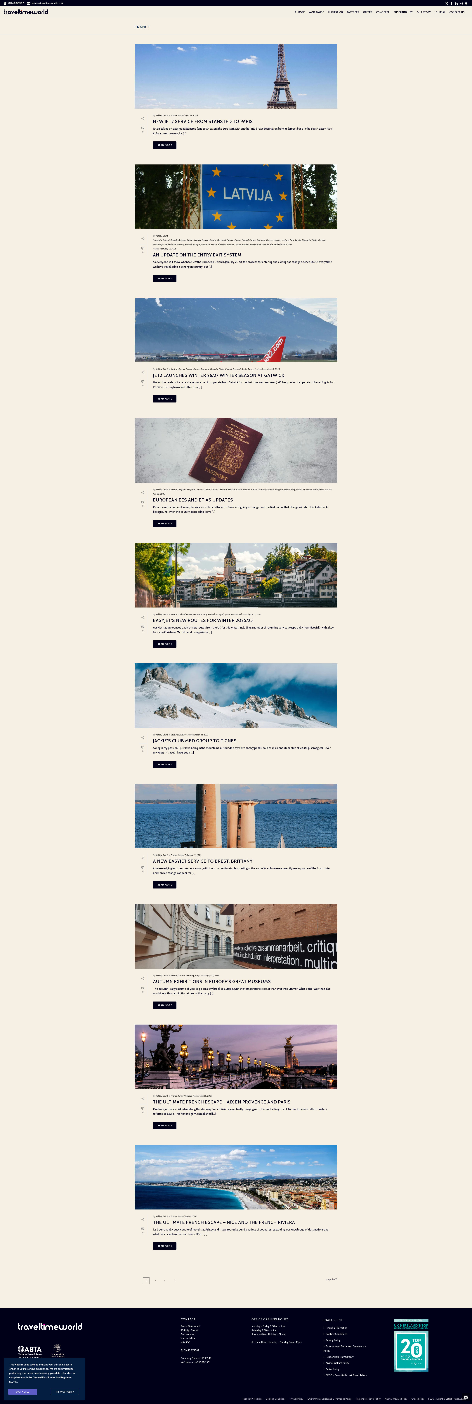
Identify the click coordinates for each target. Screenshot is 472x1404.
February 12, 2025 (193, 855)
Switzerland (255, 244)
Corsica (205, 240)
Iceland (285, 240)
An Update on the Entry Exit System (197, 255)
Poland (188, 244)
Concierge (383, 12)
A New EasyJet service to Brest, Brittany (203, 861)
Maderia (214, 369)
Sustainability (403, 12)
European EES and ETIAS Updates (193, 500)
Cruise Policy (332, 1369)
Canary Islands (194, 240)
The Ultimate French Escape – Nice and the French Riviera (224, 1222)
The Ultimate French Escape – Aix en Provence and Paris (222, 1102)
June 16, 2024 (206, 1095)
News (321, 489)
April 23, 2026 (191, 115)
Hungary (278, 240)
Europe (300, 12)
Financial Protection (337, 1327)
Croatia (212, 240)
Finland (245, 240)
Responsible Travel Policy (340, 1356)
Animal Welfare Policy (337, 1362)
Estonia (230, 240)
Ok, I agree (22, 1391)
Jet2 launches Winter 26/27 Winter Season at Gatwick (218, 375)
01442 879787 (16, 3)
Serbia (214, 244)
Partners (353, 12)
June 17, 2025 (255, 614)
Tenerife (265, 244)
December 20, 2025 (270, 369)
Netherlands (170, 244)
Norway (180, 244)
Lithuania (306, 240)
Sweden (245, 244)
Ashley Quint (162, 115)
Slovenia (231, 244)
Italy (292, 240)
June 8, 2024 (191, 1216)
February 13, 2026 (168, 248)
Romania (205, 244)
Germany (261, 240)
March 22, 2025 (201, 734)
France (174, 115)
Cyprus (181, 369)
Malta (314, 240)
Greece (269, 240)
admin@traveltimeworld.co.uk (47, 3)
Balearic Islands (170, 240)
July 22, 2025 (159, 493)
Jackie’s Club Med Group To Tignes (195, 740)
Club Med (175, 734)
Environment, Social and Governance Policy (345, 1348)
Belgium (182, 240)
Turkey (289, 244)
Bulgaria (191, 489)
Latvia (298, 240)
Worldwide (316, 12)
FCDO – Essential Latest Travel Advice (346, 1375)
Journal (440, 12)
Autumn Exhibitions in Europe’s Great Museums (212, 981)
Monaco (321, 240)
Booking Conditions (336, 1333)
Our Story (424, 12)
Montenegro (158, 244)
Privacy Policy (333, 1340)
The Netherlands (277, 244)
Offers (367, 12)
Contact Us (456, 12)
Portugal (196, 244)
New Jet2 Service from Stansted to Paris (203, 121)
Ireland (287, 489)
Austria (158, 240)
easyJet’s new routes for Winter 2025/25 (203, 620)
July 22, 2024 (213, 975)
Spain (238, 244)
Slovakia (222, 244)
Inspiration (335, 12)
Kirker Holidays (185, 1095)
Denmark (221, 240)
